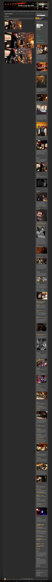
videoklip (42, 89)
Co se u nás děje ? (39, 29)
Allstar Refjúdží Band (39, 489)
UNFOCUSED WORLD (39, 527)
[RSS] (5, 579)
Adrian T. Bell (38, 368)
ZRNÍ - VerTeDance (39, 434)
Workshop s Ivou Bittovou (40, 246)
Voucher (38, 61)
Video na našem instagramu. (15, 19)
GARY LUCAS (38, 410)
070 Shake (38, 139)
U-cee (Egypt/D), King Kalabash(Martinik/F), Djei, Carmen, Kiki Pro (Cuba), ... (41, 539)
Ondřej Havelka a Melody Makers (41, 425)
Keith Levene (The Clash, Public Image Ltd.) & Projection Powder (41, 334)
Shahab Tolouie (38, 353)
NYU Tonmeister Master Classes (41, 42)
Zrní (37, 485)
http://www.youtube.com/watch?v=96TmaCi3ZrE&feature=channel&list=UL (42, 492)
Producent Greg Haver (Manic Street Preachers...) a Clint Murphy (41, 301)
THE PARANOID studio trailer (40, 524)
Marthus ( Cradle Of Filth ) (40, 535)
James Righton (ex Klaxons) (40, 257)
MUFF (37, 402)
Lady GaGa (38, 558)
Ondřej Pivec (38, 191)
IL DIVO (37, 551)
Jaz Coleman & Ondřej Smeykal (40, 471)
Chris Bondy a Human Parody (40, 439)
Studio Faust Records (26, 5)
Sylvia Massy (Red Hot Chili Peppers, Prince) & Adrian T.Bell (41, 226)
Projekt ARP (38, 452)
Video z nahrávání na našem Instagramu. (41, 223)
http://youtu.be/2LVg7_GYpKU (40, 437)
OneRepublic (38, 283)
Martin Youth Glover (39, 518)
